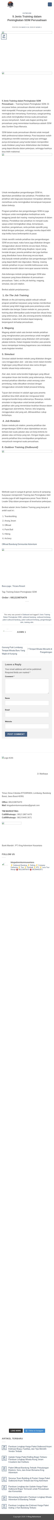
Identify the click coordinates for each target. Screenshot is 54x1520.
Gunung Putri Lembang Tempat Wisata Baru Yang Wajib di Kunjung (13, 650)
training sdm (28, 622)
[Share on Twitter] (25, 606)
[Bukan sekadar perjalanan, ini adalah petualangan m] (27, 968)
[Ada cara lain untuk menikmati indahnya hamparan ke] (27, 904)
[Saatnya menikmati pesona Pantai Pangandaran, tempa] (27, 1168)
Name (7, 698)
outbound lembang (43, 617)
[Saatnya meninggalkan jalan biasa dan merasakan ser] (27, 1336)
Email (7, 710)
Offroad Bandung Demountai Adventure (19, 544)
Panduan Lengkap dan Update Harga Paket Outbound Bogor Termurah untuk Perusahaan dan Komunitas (28, 1488)
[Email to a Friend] (29, 606)
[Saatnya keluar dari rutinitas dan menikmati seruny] (27, 1279)
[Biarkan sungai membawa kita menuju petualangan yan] (27, 1227)
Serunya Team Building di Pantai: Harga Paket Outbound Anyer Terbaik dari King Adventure (29, 1479)
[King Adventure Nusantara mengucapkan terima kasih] (27, 1094)
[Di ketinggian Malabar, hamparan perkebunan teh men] (27, 1398)
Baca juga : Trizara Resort (13, 586)
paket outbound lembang (30, 620)
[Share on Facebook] (20, 606)
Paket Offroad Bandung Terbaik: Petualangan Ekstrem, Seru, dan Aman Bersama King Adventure (28, 1470)
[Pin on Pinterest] (34, 606)
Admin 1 (39, 27)
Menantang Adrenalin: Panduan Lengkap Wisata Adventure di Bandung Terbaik (30, 1498)
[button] (50, 4)
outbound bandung (29, 617)
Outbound (27, 13)
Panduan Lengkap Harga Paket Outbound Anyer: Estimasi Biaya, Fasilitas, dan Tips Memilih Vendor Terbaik (30, 1448)
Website (8, 721)
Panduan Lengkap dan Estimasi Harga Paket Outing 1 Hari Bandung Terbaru (28, 1506)
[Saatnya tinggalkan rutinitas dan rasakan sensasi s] (27, 1027)
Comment (9, 676)
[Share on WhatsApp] (16, 606)
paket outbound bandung (11, 620)
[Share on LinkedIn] (38, 606)
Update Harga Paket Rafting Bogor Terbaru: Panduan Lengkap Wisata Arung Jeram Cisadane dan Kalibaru (27, 1459)
